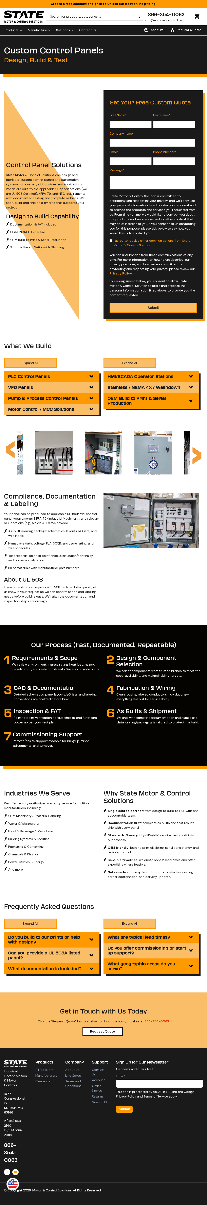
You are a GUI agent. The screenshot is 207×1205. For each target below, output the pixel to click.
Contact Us (98, 1072)
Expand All (30, 363)
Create (56, 4)
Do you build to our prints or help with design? (44, 939)
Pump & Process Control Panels (43, 398)
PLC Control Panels (29, 376)
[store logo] (24, 17)
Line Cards (73, 1075)
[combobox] (94, 16)
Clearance (42, 1081)
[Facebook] (7, 1172)
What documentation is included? (44, 968)
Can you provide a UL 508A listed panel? (44, 955)
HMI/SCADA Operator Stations (140, 376)
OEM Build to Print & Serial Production (137, 401)
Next (197, 456)
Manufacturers (46, 1075)
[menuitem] (13, 30)
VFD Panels (20, 387)
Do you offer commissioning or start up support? (147, 950)
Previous (10, 449)
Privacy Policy (121, 273)
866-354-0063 (166, 14)
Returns (98, 1096)
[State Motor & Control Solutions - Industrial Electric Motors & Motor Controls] (15, 1063)
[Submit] (138, 16)
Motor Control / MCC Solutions (41, 409)
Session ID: (100, 1102)
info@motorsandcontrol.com (165, 20)
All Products (44, 1070)
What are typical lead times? (139, 937)
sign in (97, 4)
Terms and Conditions (73, 1083)
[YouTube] (15, 1172)
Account (98, 1080)
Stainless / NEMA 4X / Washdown (144, 387)
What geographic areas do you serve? (141, 966)
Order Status (97, 1088)
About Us (72, 1070)
